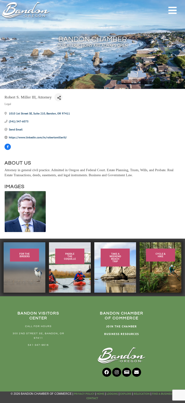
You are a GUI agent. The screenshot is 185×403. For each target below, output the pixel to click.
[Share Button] (58, 97)
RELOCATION (142, 393)
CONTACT (92, 398)
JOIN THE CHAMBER (121, 326)
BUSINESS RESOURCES (121, 334)
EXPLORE (126, 393)
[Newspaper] (126, 372)
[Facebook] (106, 372)
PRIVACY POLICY (84, 393)
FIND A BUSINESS (162, 393)
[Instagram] (116, 372)
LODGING (112, 393)
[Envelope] (136, 372)
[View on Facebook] (8, 149)
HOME (100, 393)
